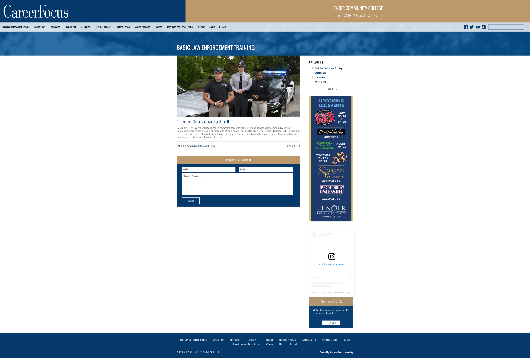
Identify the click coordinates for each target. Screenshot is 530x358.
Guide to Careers (123, 27)
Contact (222, 27)
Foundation (85, 27)
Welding (201, 27)
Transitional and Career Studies (179, 27)
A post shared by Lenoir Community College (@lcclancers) (337, 293)
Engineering (55, 27)
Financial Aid (70, 27)
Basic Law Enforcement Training (16, 27)
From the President (103, 27)
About (212, 27)
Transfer (158, 27)
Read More (292, 145)
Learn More (331, 322)
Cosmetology (39, 27)
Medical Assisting (142, 27)
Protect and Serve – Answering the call (203, 121)
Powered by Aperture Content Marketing (336, 352)
